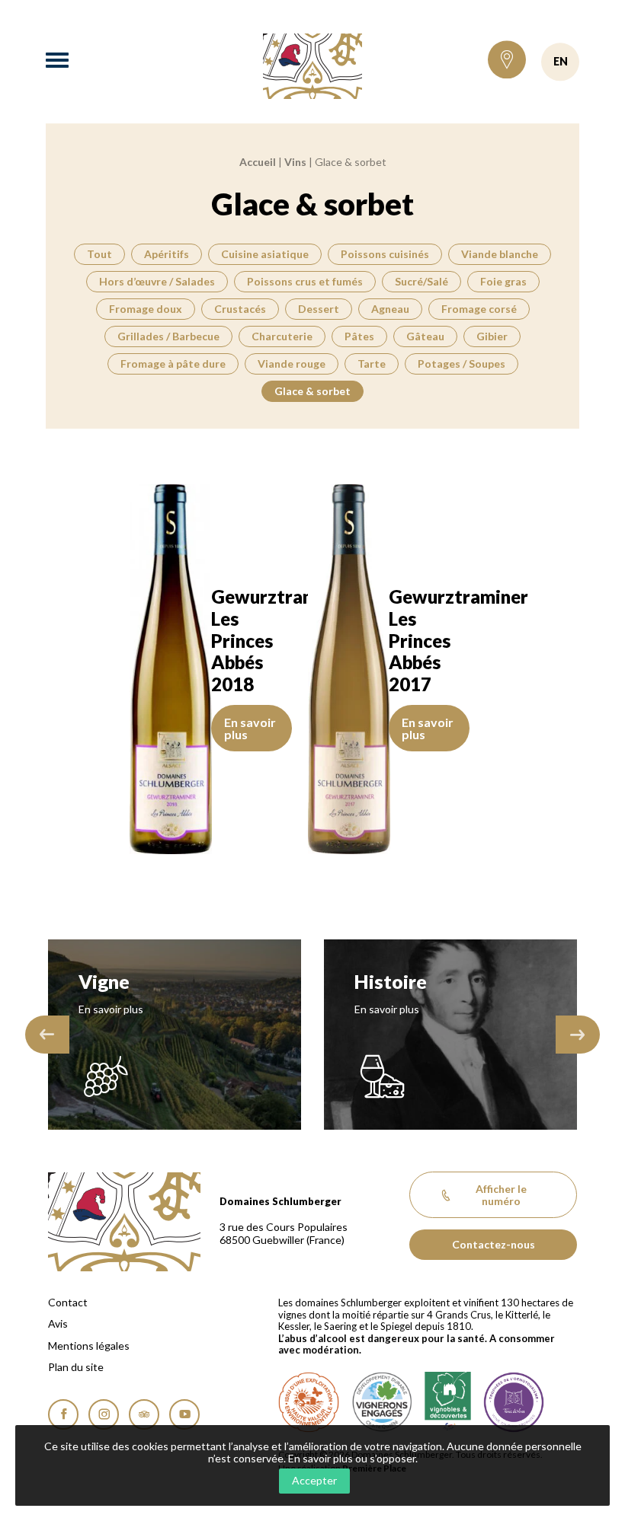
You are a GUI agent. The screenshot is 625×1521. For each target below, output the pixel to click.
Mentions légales (89, 1346)
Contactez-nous (493, 1244)
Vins (295, 161)
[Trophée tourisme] (513, 1402)
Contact (68, 1302)
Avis (58, 1324)
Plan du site (76, 1367)
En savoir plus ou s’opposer (351, 1458)
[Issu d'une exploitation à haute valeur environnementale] (308, 1402)
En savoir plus (250, 728)
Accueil (257, 161)
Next (578, 1034)
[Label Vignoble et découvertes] (448, 1402)
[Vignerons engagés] (381, 1402)
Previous (47, 1034)
